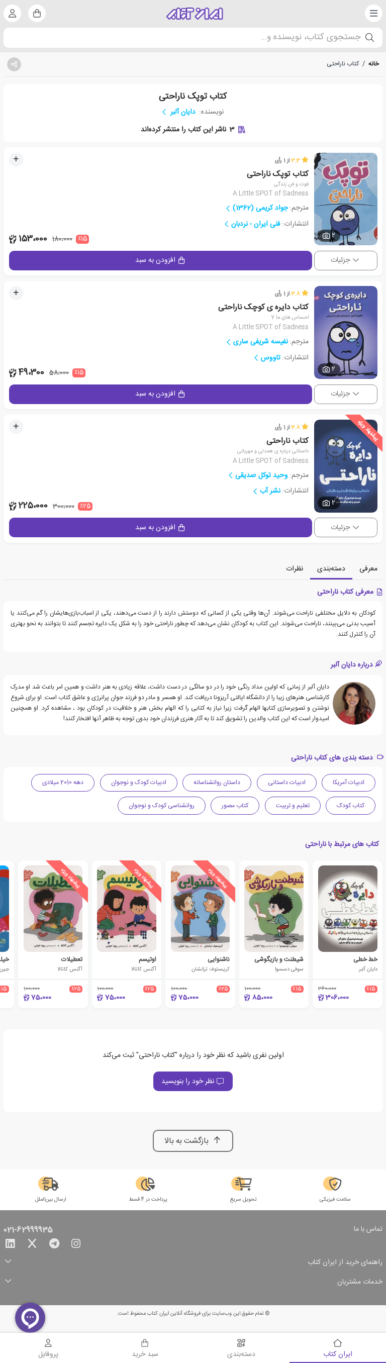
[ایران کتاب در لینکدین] (10, 1245)
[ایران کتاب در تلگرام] (54, 1245)
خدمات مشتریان (359, 1282)
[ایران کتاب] (194, 14)
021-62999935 (28, 1230)
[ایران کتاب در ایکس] (32, 1245)
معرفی (368, 569)
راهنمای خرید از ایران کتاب (345, 1262)
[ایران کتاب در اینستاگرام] (75, 1245)
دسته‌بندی (331, 569)
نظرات (294, 569)
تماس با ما (368, 1229)
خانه (373, 64)
